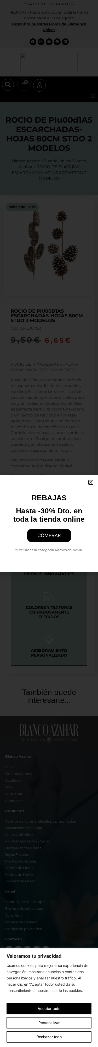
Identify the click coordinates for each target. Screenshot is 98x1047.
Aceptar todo (49, 1008)
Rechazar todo (49, 1036)
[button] (91, 482)
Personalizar (49, 1022)
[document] (49, 523)
